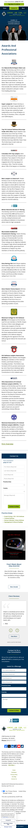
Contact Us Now (14, 506)
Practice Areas (7, 513)
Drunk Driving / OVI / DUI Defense (14, 516)
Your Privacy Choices (11, 791)
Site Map (14, 776)
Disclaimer (14, 772)
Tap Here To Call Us (14, 4)
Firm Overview (7, 444)
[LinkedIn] (12, 746)
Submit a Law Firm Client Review (14, 642)
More (23, 8)
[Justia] (15, 746)
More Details (14, 587)
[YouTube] (18, 746)
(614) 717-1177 (11, 740)
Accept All (8, 820)
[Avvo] (22, 746)
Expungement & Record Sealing (13, 522)
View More (14, 636)
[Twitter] (9, 746)
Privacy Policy (14, 774)
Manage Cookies (7, 793)
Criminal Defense (9, 518)
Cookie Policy (22, 791)
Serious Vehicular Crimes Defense (14, 520)
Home (4, 8)
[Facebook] (5, 746)
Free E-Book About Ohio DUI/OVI (14, 565)
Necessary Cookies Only (8, 824)
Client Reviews (14, 596)
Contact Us (14, 8)
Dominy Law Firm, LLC (19, 820)
